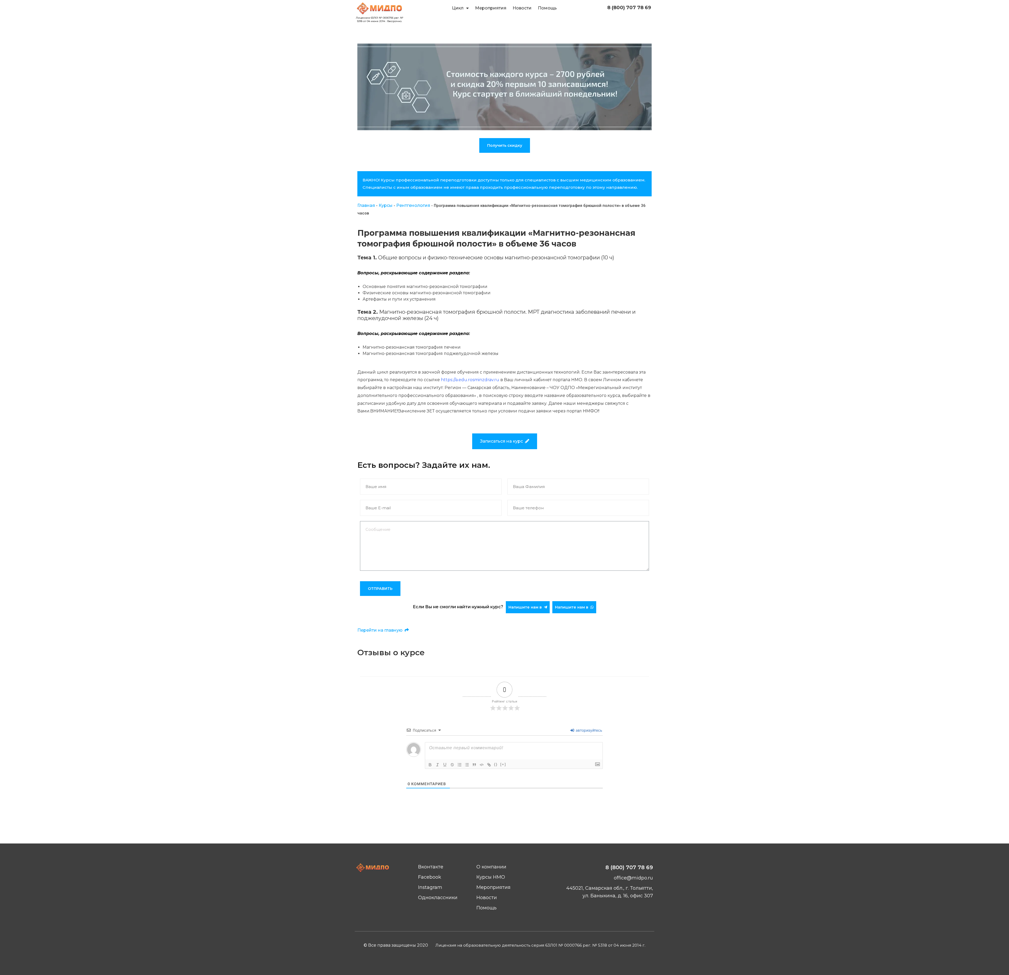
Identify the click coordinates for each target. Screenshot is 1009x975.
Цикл (458, 8)
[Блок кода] (481, 765)
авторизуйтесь (588, 730)
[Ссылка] (489, 765)
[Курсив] (437, 765)
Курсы (386, 205)
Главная (366, 205)
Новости (522, 8)
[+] (503, 764)
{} (496, 764)
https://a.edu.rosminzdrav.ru (470, 379)
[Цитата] (474, 765)
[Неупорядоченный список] (467, 765)
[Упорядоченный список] (459, 765)
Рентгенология (413, 205)
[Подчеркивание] (445, 765)
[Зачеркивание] (452, 765)
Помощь (547, 8)
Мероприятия (490, 8)
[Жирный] (430, 765)
